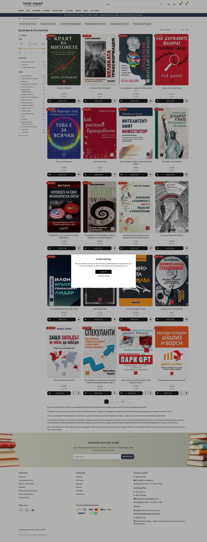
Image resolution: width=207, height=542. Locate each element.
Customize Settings (104, 276)
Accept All (103, 272)
